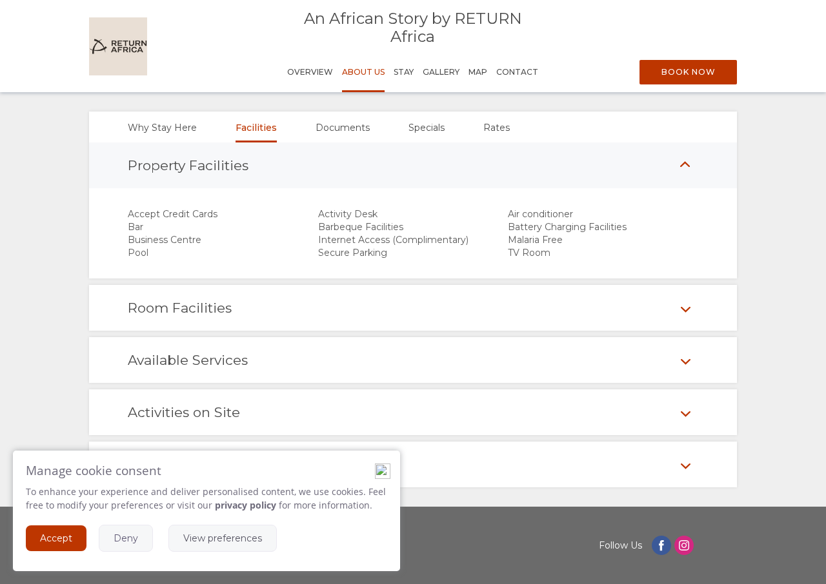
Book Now (688, 72)
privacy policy (245, 505)
